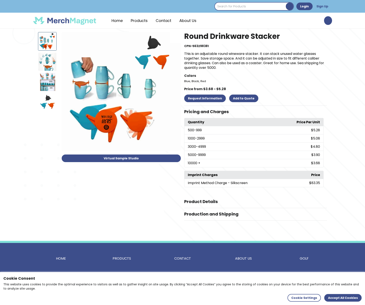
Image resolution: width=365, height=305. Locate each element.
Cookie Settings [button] (304, 298)
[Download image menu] (175, 37)
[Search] (289, 6)
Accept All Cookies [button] (343, 298)
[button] (255, 112)
